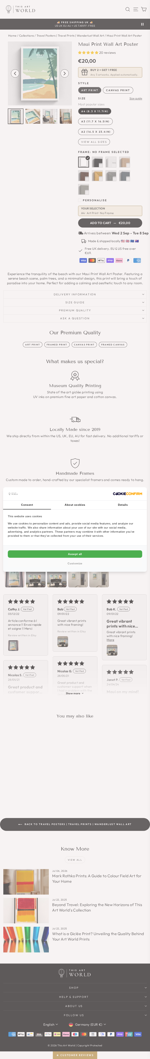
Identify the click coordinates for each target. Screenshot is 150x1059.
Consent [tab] (27, 504)
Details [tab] (123, 504)
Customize (75, 563)
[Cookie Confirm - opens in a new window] (127, 493)
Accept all (75, 554)
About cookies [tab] (75, 504)
